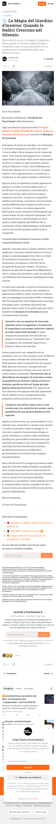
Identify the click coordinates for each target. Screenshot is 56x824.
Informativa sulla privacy (30, 791)
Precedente (11, 673)
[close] (48, 728)
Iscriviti (42, 3)
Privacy (18, 805)
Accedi (50, 3)
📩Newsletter (9, 12)
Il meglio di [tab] (8, 688)
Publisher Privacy (29, 803)
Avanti (46, 673)
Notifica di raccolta (42, 805)
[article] (28, 705)
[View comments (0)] (16, 715)
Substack (15, 818)
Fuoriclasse (13, 58)
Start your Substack (21, 812)
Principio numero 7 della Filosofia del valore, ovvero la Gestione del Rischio (28, 131)
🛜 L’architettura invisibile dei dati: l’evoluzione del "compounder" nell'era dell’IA (19, 699)
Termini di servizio (30, 783)
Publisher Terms (45, 803)
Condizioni (27, 805)
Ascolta (50, 59)
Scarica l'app (40, 812)
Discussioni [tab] (29, 688)
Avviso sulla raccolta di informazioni (34, 788)
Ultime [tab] (18, 688)
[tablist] (18, 688)
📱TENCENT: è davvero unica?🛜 (25, 531)
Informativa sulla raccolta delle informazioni (26, 643)
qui (11, 573)
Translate (8, 16)
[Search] (51, 688)
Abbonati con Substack (30, 777)
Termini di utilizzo (33, 786)
